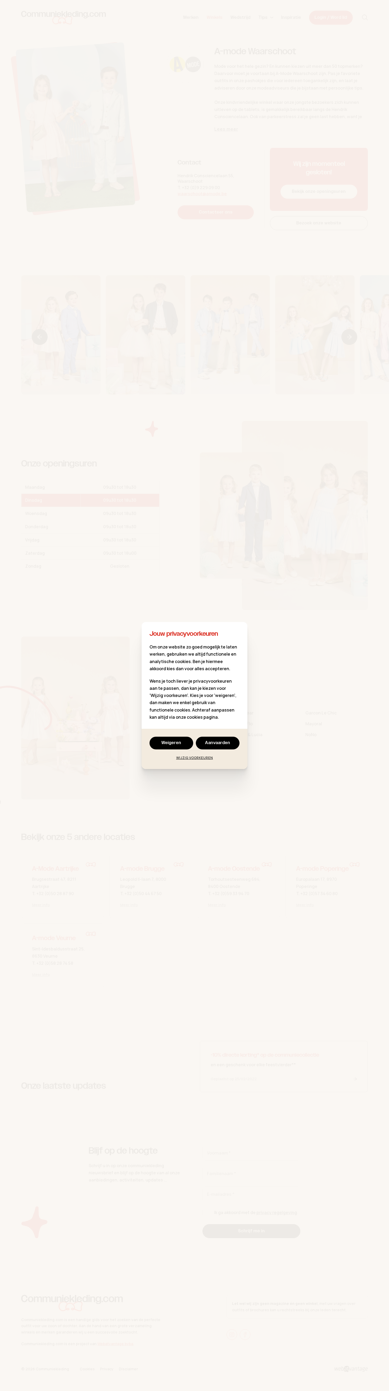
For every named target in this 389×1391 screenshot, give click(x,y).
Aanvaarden (217, 743)
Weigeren (171, 743)
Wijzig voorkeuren (194, 758)
